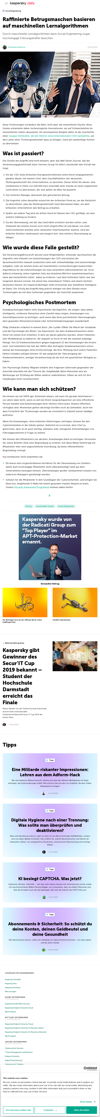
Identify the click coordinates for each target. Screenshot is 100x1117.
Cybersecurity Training (14, 1064)
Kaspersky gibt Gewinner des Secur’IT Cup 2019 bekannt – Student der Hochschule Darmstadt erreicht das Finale (22, 676)
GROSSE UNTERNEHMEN (16, 1042)
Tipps (51, 760)
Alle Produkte (10, 1012)
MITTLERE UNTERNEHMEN (16, 1017)
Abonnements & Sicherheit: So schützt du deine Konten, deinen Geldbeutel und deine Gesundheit (50, 929)
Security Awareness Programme (32, 487)
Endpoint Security (12, 1056)
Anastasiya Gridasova (16, 47)
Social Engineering (13, 11)
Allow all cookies (81, 1110)
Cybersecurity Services (14, 1048)
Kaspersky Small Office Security (17, 1004)
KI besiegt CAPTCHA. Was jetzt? (50, 878)
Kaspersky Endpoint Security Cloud (19, 1008)
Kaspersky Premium (12, 988)
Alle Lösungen (10, 991)
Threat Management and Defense (19, 1052)
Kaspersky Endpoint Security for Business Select (24, 1028)
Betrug (29, 506)
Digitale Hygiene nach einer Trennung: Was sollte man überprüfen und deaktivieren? (50, 825)
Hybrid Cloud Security (13, 1060)
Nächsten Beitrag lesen (14, 643)
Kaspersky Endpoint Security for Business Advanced (25, 1032)
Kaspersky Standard (13, 979)
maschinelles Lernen (45, 506)
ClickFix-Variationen (61, 620)
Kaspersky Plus (11, 984)
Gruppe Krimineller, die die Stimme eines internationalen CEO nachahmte (49, 135)
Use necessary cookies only (18, 1110)
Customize (48, 1110)
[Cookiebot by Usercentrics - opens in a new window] (85, 1069)
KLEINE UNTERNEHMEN (15, 997)
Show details (86, 1102)
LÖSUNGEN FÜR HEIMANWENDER (19, 973)
